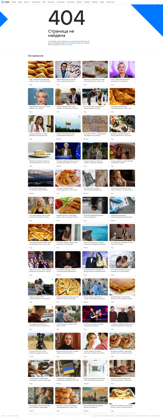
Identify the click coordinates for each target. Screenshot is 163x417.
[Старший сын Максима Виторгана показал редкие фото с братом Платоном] (122, 318)
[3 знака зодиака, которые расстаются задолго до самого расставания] (95, 345)
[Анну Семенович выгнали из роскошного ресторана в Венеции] (122, 73)
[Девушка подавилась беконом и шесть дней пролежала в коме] (95, 372)
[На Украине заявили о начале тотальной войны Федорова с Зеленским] (68, 264)
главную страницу (66, 44)
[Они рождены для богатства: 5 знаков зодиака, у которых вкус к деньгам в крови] (122, 182)
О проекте (95, 415)
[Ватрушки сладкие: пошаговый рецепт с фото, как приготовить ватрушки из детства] (122, 345)
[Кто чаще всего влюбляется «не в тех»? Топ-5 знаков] (122, 236)
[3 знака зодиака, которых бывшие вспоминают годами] (122, 155)
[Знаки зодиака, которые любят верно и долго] (68, 318)
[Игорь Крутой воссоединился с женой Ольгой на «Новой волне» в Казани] (95, 264)
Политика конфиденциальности (123, 415)
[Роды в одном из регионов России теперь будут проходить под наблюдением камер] (95, 291)
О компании (9, 415)
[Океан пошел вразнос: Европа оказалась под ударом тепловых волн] (95, 236)
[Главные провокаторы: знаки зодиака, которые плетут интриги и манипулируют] (68, 101)
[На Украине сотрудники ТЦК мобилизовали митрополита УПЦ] (68, 372)
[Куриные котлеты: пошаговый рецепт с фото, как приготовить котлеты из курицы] (68, 209)
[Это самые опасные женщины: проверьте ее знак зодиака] (122, 264)
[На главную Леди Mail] (7, 2)
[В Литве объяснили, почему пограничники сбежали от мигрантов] (68, 128)
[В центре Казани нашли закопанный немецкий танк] (95, 182)
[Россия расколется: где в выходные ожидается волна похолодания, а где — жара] (40, 345)
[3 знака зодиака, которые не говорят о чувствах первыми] (95, 155)
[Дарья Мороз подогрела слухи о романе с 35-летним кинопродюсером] (40, 101)
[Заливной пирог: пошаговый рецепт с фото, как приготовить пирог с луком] (122, 291)
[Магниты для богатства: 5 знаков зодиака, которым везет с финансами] (68, 345)
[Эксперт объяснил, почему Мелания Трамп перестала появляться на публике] (40, 128)
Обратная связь (156, 415)
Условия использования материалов (142, 415)
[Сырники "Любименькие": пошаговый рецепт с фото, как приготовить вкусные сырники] (68, 182)
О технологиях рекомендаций (106, 415)
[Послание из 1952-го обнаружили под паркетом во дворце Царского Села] (95, 128)
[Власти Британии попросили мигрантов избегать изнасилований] (95, 400)
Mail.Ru (3, 415)
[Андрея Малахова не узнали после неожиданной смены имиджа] (68, 73)
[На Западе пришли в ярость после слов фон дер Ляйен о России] (68, 155)
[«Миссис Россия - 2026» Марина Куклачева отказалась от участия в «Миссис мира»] (40, 264)
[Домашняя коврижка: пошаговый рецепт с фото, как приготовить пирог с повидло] (122, 400)
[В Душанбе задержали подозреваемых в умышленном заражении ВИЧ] (122, 209)
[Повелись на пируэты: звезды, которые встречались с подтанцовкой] (95, 318)
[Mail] (2, 2)
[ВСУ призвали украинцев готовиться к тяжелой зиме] (40, 182)
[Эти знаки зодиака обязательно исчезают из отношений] (68, 236)
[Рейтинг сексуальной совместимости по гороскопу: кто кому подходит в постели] (40, 291)
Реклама (16, 415)
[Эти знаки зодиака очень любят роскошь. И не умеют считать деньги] (40, 209)
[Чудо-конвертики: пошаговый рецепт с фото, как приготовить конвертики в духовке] (40, 73)
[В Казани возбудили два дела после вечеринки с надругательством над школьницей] (95, 209)
